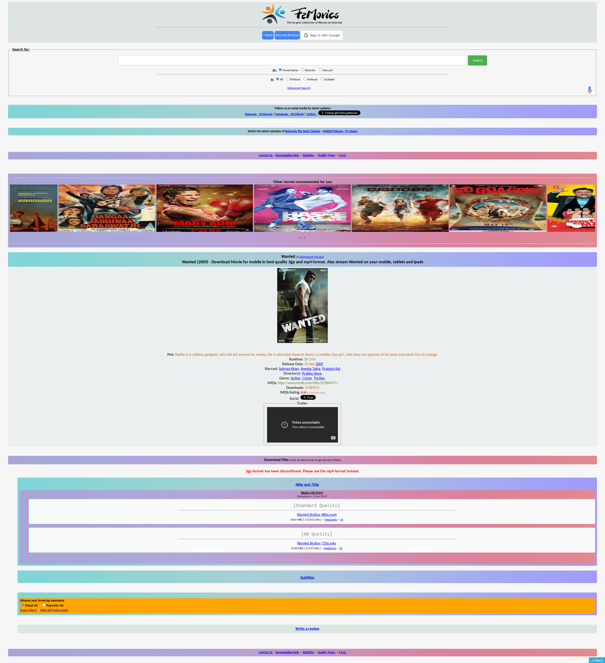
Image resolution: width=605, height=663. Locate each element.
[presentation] (300, 237)
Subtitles (308, 155)
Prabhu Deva (312, 374)
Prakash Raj (331, 369)
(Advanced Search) (299, 88)
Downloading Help (287, 155)
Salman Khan (289, 369)
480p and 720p (307, 485)
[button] (322, 35)
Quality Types (326, 155)
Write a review (307, 629)
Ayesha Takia (310, 369)
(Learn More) (28, 610)
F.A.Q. (342, 155)
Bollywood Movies (311, 257)
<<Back (268, 35)
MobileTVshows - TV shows (340, 131)
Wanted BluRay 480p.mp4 (317, 515)
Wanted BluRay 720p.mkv (316, 543)
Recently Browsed (287, 35)
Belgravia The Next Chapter (302, 131)
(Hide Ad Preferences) (54, 610)
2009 (319, 364)
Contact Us (265, 155)
